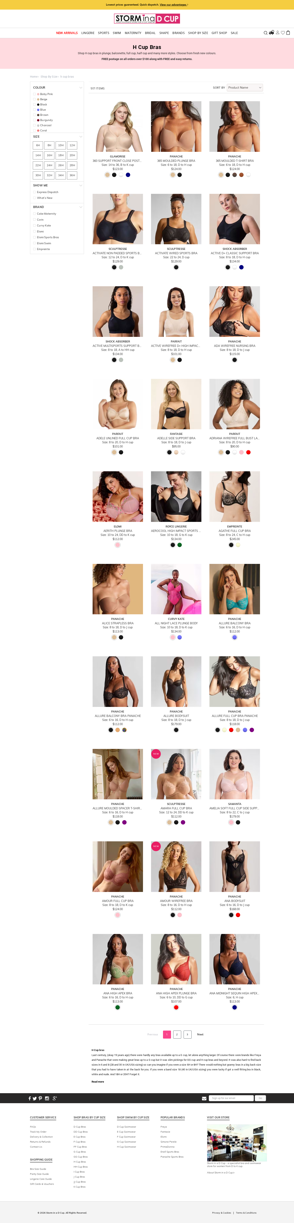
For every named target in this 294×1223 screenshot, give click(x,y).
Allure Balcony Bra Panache (118, 716)
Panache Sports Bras (172, 1156)
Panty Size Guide (39, 1173)
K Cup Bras (80, 1186)
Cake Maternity (46, 213)
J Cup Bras (79, 1176)
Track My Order (38, 1131)
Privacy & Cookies (221, 1212)
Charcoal (45, 125)
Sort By (219, 87)
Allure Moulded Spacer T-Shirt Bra (118, 808)
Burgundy (46, 120)
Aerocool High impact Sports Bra (176, 531)
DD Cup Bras (81, 1131)
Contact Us (36, 1146)
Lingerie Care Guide (41, 1178)
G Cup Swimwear (126, 1141)
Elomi (40, 231)
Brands (178, 33)
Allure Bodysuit (176, 716)
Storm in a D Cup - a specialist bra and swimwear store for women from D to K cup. (234, 1165)
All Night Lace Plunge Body (176, 623)
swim (117, 33)
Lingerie (87, 33)
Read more (98, 1081)
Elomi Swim (44, 243)
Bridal (150, 33)
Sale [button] (234, 33)
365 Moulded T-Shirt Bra (235, 161)
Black (43, 104)
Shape (164, 33)
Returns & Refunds (40, 1141)
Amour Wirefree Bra (176, 901)
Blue (43, 109)
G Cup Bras (80, 1151)
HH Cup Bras (81, 1166)
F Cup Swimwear (126, 1136)
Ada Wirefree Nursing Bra (234, 346)
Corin (40, 219)
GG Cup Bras (81, 1156)
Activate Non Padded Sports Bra (118, 253)
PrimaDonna (167, 1146)
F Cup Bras (80, 1141)
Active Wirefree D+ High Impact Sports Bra (176, 346)
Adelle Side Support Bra (176, 438)
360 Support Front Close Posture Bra (118, 161)
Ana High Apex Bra (117, 993)
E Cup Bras (80, 1136)
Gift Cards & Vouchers (42, 1183)
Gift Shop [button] (219, 33)
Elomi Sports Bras (48, 237)
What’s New (44, 197)
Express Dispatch (47, 192)
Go (260, 1098)
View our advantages (173, 4)
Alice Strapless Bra (118, 623)
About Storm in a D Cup (220, 1172)
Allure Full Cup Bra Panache (235, 716)
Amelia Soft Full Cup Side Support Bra (234, 808)
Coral (43, 130)
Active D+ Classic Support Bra (235, 253)
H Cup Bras (80, 1161)
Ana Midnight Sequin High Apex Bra (234, 993)
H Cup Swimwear (126, 1146)
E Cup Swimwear (126, 1131)
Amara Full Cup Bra (176, 808)
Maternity (133, 33)
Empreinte (43, 249)
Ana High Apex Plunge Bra (176, 993)
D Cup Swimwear (126, 1126)
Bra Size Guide (38, 1168)
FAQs (33, 1126)
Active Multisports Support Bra (118, 346)
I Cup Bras (79, 1171)
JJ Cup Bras (80, 1181)
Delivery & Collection (41, 1136)
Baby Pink (46, 94)
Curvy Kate (44, 225)
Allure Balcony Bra (235, 623)
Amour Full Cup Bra (118, 901)
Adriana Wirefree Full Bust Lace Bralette (234, 438)
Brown (44, 114)
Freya (164, 1126)
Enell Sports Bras (170, 1151)
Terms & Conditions (246, 1212)
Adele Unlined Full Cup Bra (117, 438)
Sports (103, 33)
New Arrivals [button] (67, 33)
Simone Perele (169, 1141)
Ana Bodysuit (234, 901)
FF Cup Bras (80, 1146)
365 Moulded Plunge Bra (176, 161)
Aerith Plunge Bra (117, 531)
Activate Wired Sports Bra (176, 253)
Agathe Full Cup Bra (235, 531)
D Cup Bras (80, 1126)
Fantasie (165, 1131)
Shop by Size (198, 33)
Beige (43, 99)
